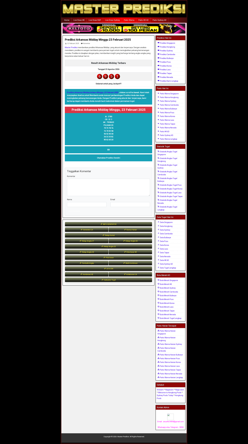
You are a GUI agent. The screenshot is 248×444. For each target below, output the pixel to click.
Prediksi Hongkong (167, 47)
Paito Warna (129, 20)
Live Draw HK (79, 20)
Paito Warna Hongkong (169, 97)
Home (66, 20)
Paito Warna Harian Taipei (170, 370)
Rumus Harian (131, 230)
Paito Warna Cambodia (169, 105)
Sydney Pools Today (165, 395)
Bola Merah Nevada (168, 314)
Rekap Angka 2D (109, 246)
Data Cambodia (166, 234)
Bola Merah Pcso (167, 299)
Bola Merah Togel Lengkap (170, 318)
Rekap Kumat (109, 235)
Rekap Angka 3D (131, 241)
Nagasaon (169, 390)
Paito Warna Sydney (168, 101)
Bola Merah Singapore (169, 280)
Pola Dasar (109, 258)
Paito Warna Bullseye (168, 109)
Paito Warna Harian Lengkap (171, 377)
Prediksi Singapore (167, 43)
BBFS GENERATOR (110, 224)
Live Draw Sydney (112, 20)
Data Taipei (164, 253)
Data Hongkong (166, 226)
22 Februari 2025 (73, 43)
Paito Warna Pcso (167, 113)
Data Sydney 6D (166, 264)
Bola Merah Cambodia (169, 292)
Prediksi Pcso (165, 62)
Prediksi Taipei (166, 73)
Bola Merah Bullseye (168, 296)
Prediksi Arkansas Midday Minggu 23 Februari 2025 (98, 39)
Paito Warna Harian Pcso (170, 358)
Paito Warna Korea (167, 116)
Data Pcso (164, 241)
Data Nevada (165, 256)
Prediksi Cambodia (167, 54)
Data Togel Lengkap (168, 268)
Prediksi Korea (166, 66)
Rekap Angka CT (88, 241)
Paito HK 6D (143, 20)
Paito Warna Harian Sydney (171, 344)
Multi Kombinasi (131, 263)
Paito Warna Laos (167, 120)
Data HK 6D (164, 260)
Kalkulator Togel (109, 280)
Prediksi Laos (165, 70)
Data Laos (164, 249)
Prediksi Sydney (166, 51)
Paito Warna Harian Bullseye (171, 355)
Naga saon (179, 390)
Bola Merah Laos (166, 307)
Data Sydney (165, 230)
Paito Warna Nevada (168, 128)
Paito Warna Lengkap (168, 139)
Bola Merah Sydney (168, 288)
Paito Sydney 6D (159, 20)
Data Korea (164, 245)
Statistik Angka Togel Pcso (171, 185)
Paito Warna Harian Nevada (171, 374)
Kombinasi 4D (87, 274)
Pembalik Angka (88, 263)
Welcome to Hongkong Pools (169, 393)
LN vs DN (109, 269)
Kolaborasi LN (131, 274)
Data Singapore (166, 222)
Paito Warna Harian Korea (170, 362)
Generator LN (88, 230)
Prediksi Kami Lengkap (169, 81)
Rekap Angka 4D (88, 252)
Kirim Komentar (74, 211)
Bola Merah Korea (167, 303)
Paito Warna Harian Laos (170, 366)
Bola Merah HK (166, 284)
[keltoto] (124, 29)
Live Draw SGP (95, 20)
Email (112, 199)
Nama (69, 199)
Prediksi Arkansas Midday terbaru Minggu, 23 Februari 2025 (92, 92)
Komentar (86, 43)
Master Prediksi (71, 47)
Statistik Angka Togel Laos (170, 193)
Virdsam (160, 390)
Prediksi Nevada (166, 77)
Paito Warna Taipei (167, 124)
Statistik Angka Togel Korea (171, 189)
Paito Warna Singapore (169, 94)
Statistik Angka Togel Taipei (171, 196)
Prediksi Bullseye (167, 58)
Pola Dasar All (131, 252)
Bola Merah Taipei (167, 311)
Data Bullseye (165, 238)
